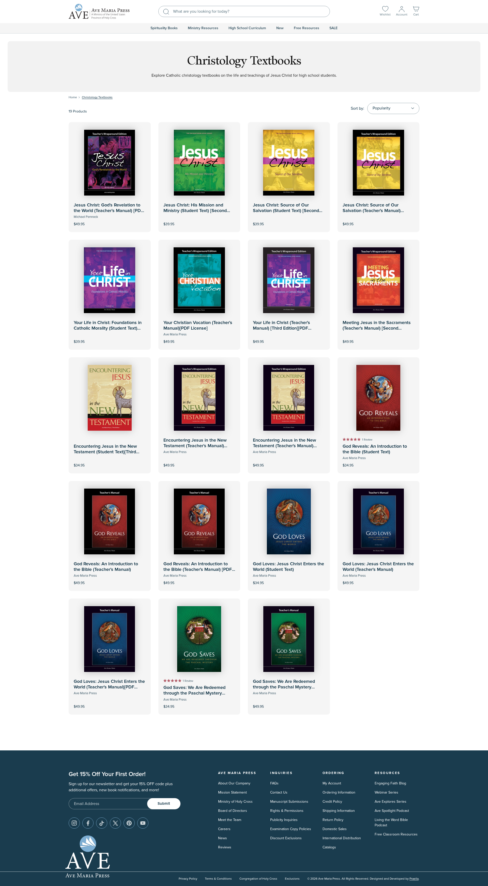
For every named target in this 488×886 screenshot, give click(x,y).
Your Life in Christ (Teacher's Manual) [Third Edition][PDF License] (281, 328)
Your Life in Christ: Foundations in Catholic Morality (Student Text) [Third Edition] (108, 328)
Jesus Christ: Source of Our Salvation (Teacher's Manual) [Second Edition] (372, 210)
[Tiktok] (101, 823)
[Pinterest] (129, 823)
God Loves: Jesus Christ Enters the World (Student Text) (288, 566)
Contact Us (278, 792)
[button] (416, 11)
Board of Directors (232, 811)
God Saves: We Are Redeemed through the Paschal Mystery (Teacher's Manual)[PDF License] (286, 687)
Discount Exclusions (286, 838)
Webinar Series (386, 792)
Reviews (224, 847)
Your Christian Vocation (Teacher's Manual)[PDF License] (197, 325)
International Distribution (342, 838)
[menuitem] (164, 28)
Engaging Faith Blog (390, 783)
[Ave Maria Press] (99, 11)
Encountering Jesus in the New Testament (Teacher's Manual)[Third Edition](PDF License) (284, 446)
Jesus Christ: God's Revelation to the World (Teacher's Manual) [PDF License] (108, 210)
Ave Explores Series (390, 801)
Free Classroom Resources (396, 834)
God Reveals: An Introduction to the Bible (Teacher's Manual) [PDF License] (197, 569)
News (222, 838)
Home (73, 97)
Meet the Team (229, 820)
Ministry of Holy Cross (235, 801)
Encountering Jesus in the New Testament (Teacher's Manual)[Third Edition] (195, 446)
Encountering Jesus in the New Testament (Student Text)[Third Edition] (105, 452)
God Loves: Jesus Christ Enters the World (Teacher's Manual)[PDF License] (109, 687)
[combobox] (244, 11)
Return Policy (333, 820)
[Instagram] (74, 823)
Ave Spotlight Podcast (392, 811)
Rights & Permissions (286, 811)
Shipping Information (339, 811)
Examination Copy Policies (290, 829)
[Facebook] (88, 823)
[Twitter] (115, 823)
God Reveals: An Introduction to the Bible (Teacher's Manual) (106, 566)
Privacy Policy (188, 879)
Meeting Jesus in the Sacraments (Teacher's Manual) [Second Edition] (377, 328)
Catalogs (329, 847)
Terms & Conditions (218, 879)
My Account (332, 783)
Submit (164, 803)
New (280, 28)
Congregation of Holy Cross (258, 879)
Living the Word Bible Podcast (391, 822)
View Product (109, 220)
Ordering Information (339, 792)
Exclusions (292, 879)
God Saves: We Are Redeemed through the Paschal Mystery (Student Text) (194, 693)
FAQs (274, 783)
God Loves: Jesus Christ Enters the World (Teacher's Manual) (378, 566)
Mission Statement (232, 792)
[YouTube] (142, 823)
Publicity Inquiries (284, 820)
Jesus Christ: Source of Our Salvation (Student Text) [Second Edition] (286, 210)
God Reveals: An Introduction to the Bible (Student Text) (375, 449)
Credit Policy (332, 801)
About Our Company (234, 783)
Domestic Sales (335, 829)
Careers (224, 829)
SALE (333, 28)
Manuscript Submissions (289, 801)
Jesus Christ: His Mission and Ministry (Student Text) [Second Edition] (195, 210)
